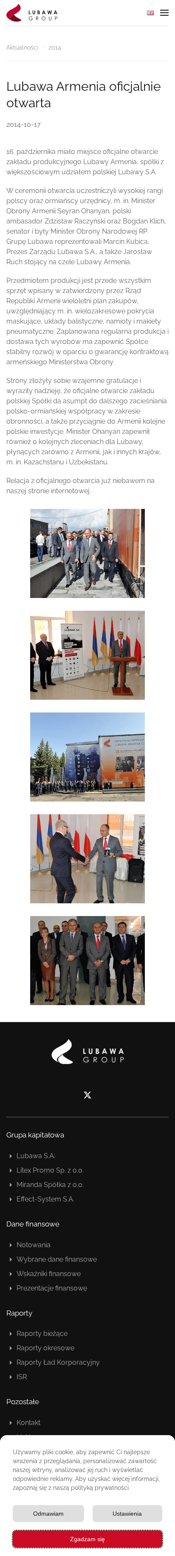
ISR (22, 1377)
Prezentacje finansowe (52, 1288)
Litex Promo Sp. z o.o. (50, 1170)
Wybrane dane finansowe (57, 1259)
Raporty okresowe (45, 1348)
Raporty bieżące (42, 1334)
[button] (164, 12)
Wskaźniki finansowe (49, 1274)
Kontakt (28, 1423)
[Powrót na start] (31, 12)
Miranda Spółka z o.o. (50, 1185)
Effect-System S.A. (45, 1199)
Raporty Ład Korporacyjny (58, 1362)
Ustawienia (127, 1513)
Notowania (34, 1245)
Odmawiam (48, 1513)
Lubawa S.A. (36, 1156)
